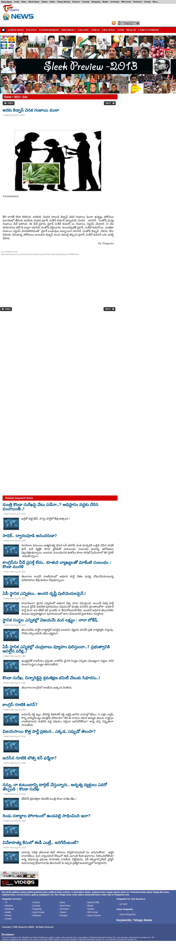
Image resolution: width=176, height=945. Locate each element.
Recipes (64, 915)
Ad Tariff (123, 904)
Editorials (68, 30)
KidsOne (9, 906)
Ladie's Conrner (148, 30)
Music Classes (94, 915)
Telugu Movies (63, 2)
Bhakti (105, 2)
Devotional (8, 36)
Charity (147, 2)
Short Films (65, 906)
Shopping (95, 2)
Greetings (114, 2)
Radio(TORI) (93, 902)
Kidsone (76, 2)
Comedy (85, 2)
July (24, 96)
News (23, 2)
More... (156, 2)
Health (131, 30)
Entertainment (49, 30)
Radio (52, 2)
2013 (17, 96)
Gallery (83, 30)
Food (121, 30)
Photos (8, 915)
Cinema (36, 902)
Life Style (108, 30)
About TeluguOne (127, 914)
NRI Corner (126, 2)
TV (6, 902)
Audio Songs (38, 912)
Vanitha (90, 909)
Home (7, 96)
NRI (21, 36)
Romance (137, 2)
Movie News (34, 2)
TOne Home (6, 2)
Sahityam (36, 915)
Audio (16, 2)
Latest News (16, 30)
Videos (44, 2)
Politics (31, 30)
